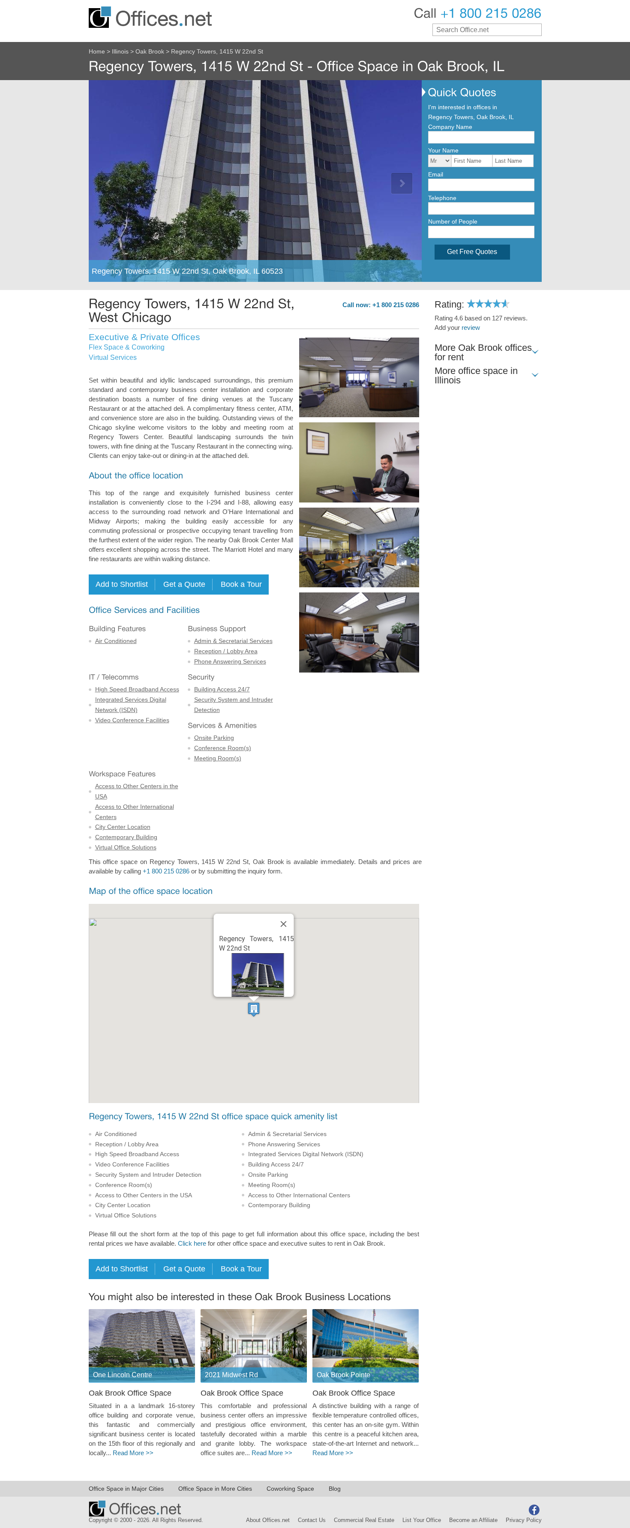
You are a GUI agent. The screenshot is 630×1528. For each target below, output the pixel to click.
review (471, 327)
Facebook (534, 1510)
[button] (254, 1009)
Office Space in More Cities (215, 1488)
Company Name (450, 127)
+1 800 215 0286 (166, 871)
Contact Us (312, 1520)
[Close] (283, 924)
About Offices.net (268, 1520)
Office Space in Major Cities (126, 1488)
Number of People (452, 221)
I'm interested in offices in (462, 107)
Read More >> (133, 1453)
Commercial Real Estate (364, 1520)
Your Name (443, 150)
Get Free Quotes (472, 251)
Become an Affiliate (473, 1520)
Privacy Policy (524, 1520)
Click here (192, 1243)
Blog (335, 1488)
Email (435, 174)
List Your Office (421, 1520)
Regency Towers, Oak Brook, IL (471, 117)
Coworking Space (290, 1488)
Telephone (442, 198)
